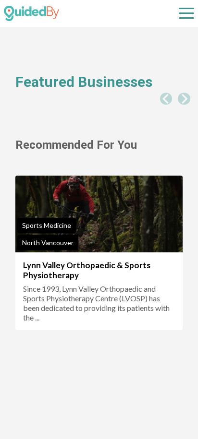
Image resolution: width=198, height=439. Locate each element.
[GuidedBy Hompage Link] (31, 13)
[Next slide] (184, 99)
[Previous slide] (166, 99)
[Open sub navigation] (186, 13)
